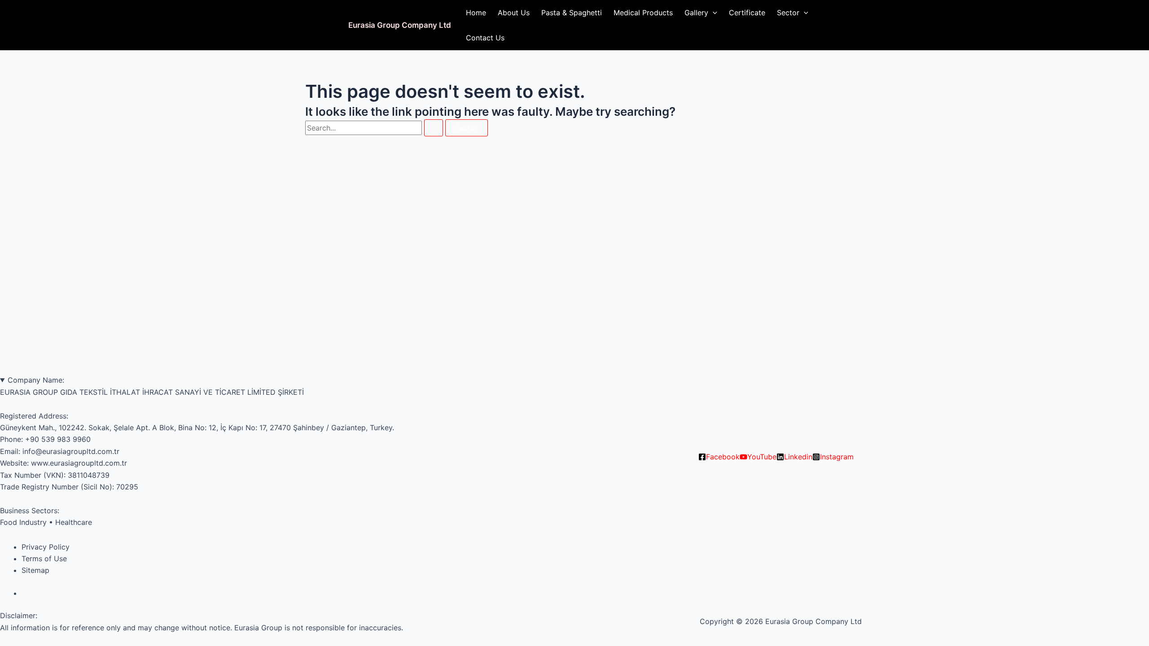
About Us (514, 12)
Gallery (696, 12)
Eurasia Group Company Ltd (399, 25)
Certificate (747, 12)
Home (476, 12)
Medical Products (643, 12)
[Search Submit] (433, 127)
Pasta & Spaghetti (571, 12)
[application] (712, 12)
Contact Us (485, 37)
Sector (788, 12)
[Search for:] (375, 127)
